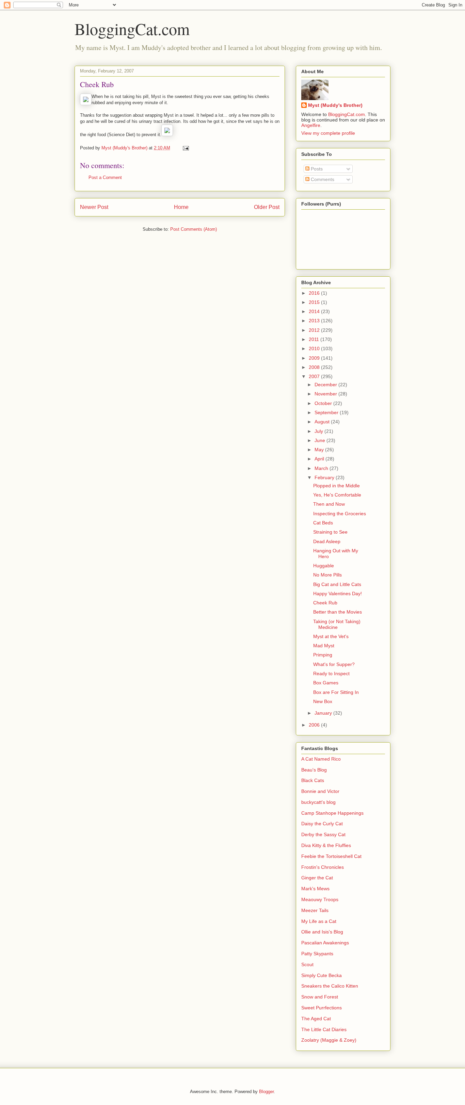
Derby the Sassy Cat (323, 834)
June (320, 440)
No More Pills (327, 575)
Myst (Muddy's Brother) (335, 105)
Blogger (266, 1091)
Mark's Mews (315, 888)
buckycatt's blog (318, 802)
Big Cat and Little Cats (337, 584)
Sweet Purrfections (321, 1007)
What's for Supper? (334, 664)
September (327, 412)
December (326, 384)
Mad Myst (323, 645)
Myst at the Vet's (331, 636)
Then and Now (329, 504)
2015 (315, 302)
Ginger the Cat (317, 877)
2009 (315, 358)
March (322, 468)
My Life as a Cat (318, 921)
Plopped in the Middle (336, 485)
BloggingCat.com (132, 28)
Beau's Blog (314, 770)
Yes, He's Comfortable (337, 495)
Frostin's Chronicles (322, 867)
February (325, 477)
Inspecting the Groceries (339, 513)
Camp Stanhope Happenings (332, 813)
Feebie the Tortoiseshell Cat (331, 856)
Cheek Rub (325, 602)
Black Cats (312, 780)
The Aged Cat (316, 1018)
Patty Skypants (317, 953)
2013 (315, 320)
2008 (315, 367)
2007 (315, 376)
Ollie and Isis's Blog (322, 932)
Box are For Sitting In (336, 692)
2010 (315, 348)
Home (181, 207)
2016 (315, 293)
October (324, 403)
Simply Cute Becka (321, 975)
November (326, 393)
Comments (321, 179)
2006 (315, 725)
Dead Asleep (326, 541)
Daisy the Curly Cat (322, 823)
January (324, 713)
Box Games (325, 682)
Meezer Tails (314, 910)
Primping (322, 654)
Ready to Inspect (331, 673)
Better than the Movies (337, 612)
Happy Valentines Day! (337, 593)
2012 (315, 330)
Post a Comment (105, 177)
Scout (307, 964)
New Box (322, 701)
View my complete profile (328, 133)
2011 (314, 339)
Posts (316, 169)
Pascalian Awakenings (325, 942)
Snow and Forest (319, 997)
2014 (315, 311)
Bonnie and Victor (320, 791)
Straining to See (330, 532)
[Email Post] (185, 147)
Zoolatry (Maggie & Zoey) (328, 1040)
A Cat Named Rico (321, 759)
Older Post (266, 207)
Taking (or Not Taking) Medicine (336, 624)
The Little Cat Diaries (324, 1029)
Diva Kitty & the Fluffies (326, 845)
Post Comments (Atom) (193, 229)
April (320, 458)
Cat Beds (323, 522)
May (320, 449)
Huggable (323, 565)
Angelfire (310, 125)
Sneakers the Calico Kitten (329, 986)
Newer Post (94, 207)
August (323, 421)
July (319, 431)
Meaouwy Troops (319, 899)
